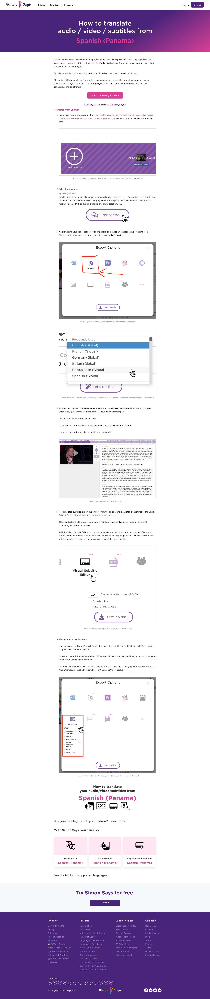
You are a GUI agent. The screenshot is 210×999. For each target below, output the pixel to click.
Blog (147, 937)
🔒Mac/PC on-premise (58, 959)
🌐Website (53, 941)
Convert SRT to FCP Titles (91, 962)
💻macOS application (58, 951)
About (148, 941)
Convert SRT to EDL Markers (93, 970)
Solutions (52, 933)
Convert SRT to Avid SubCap (93, 966)
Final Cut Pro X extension (100, 118)
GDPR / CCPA (152, 951)
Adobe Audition (123, 951)
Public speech (152, 933)
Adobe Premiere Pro (125, 937)
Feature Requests (153, 955)
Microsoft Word (123, 941)
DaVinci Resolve (58, 944)
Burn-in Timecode (87, 955)
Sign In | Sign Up (56, 926)
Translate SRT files (88, 959)
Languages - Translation (90, 944)
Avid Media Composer (126, 948)
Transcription (85, 926)
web (96, 115)
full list (69, 875)
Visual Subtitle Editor (89, 948)
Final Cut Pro (122, 930)
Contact (149, 930)
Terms (148, 948)
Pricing (51, 930)
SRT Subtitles (122, 944)
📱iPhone (52, 962)
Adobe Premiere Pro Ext (59, 948)
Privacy (148, 944)
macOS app (104, 115)
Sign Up (197, 5)
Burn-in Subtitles (87, 951)
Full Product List (56, 937)
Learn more (117, 821)
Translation (84, 930)
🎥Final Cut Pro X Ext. (58, 955)
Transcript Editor (87, 937)
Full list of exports (124, 955)
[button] (70, 5)
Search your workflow (126, 926)
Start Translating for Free (105, 95)
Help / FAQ (150, 926)
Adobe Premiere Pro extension (126, 115)
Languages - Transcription (92, 941)
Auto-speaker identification (92, 933)
